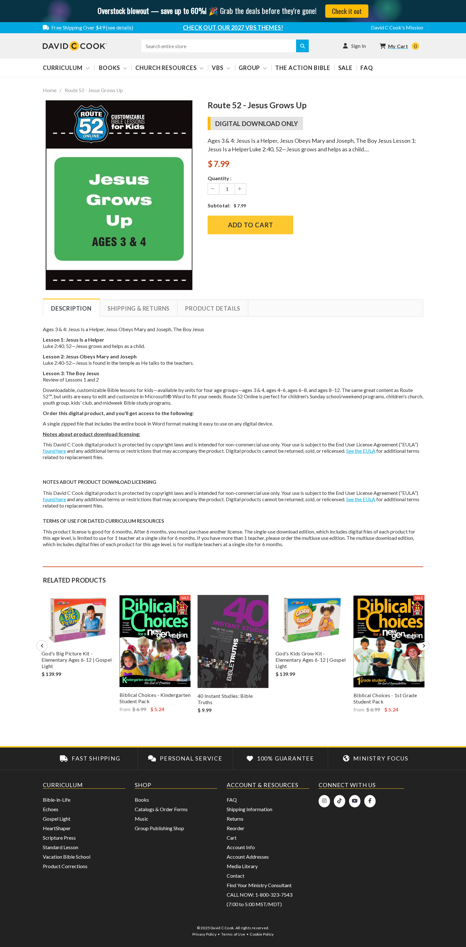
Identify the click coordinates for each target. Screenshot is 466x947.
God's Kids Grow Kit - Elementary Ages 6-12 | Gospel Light (310, 659)
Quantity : (219, 178)
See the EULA (360, 451)
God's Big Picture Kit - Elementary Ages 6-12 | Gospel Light (77, 659)
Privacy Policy (204, 934)
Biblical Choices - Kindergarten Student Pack (155, 698)
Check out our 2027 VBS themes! (233, 27)
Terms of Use (233, 934)
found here (54, 451)
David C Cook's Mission (397, 27)
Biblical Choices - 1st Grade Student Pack (385, 698)
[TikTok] (339, 801)
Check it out (347, 11)
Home (49, 90)
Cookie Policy (262, 934)
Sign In (358, 46)
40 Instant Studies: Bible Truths (225, 699)
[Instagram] (324, 801)
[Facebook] (370, 801)
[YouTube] (354, 801)
